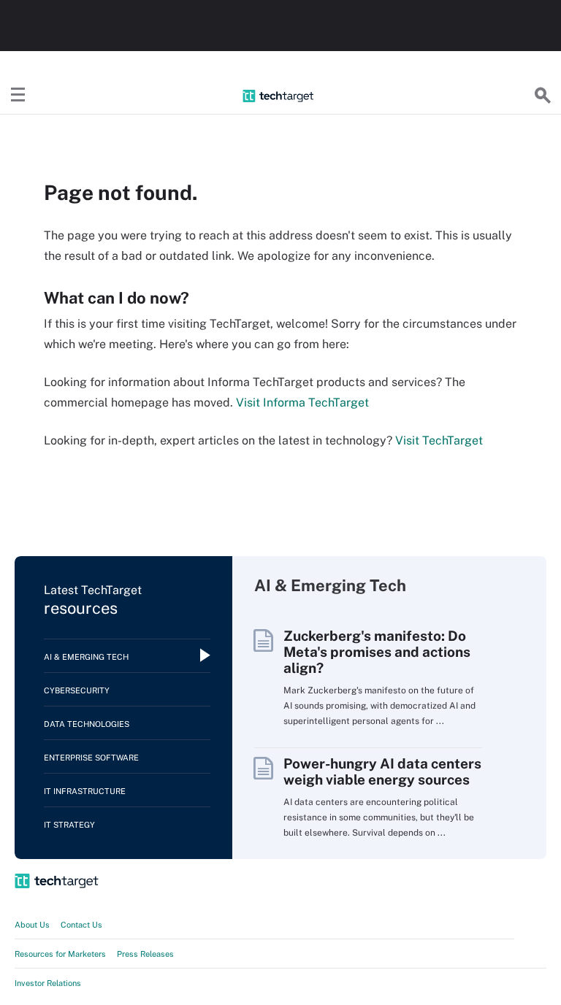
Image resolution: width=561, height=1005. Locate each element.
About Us (32, 924)
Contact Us (81, 924)
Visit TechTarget (439, 440)
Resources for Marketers (60, 954)
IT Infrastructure (85, 791)
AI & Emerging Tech (86, 656)
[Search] (542, 95)
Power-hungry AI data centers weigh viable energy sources (382, 771)
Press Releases (145, 954)
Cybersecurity (77, 690)
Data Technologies (86, 724)
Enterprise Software (91, 757)
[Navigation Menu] (18, 95)
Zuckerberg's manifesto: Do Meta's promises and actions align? (376, 652)
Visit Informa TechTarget (302, 402)
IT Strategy (69, 824)
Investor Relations (48, 983)
